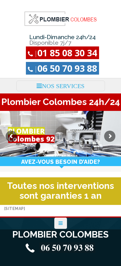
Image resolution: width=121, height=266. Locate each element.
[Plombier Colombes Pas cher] (60, 18)
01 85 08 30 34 (67, 53)
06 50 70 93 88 (67, 68)
